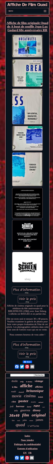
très (16, 410)
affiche (26, 385)
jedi (12, 406)
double (33, 402)
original (39, 415)
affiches (39, 386)
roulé (13, 391)
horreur (20, 406)
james (39, 419)
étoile (15, 381)
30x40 (14, 415)
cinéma (30, 396)
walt (18, 420)
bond (29, 407)
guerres (25, 410)
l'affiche (33, 426)
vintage (39, 381)
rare (37, 406)
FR (30, 453)
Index (27, 436)
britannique (35, 391)
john (25, 420)
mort (43, 407)
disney (37, 410)
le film (14, 387)
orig (22, 382)
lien (13, 420)
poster (23, 401)
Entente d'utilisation (27, 448)
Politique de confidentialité (27, 444)
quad (20, 424)
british (40, 397)
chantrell (21, 392)
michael (40, 402)
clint (14, 401)
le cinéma (29, 382)
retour (31, 420)
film (25, 415)
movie (16, 396)
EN (24, 453)
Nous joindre (27, 440)
